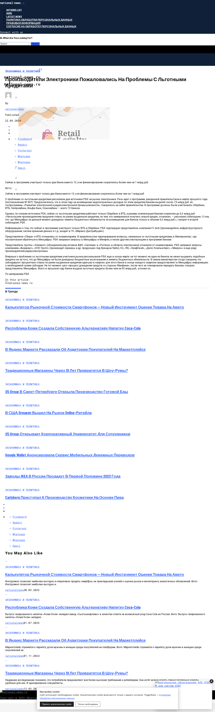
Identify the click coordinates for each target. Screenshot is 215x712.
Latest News (14, 16)
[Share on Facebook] (110, 126)
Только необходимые (88, 704)
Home (9, 13)
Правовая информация (23, 23)
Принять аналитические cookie (56, 704)
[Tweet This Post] (110, 129)
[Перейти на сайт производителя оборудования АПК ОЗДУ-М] (183, 695)
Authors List (14, 9)
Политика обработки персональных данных (39, 19)
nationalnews (14, 109)
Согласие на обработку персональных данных (41, 26)
